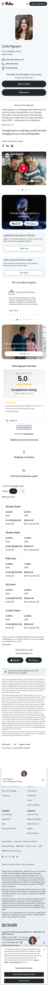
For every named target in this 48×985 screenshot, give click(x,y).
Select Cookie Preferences (23, 968)
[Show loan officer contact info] (43, 780)
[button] (2, 4)
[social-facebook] (3, 145)
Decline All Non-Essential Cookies (24, 974)
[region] (24, 965)
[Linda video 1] (24, 168)
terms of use (15, 962)
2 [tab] (23, 491)
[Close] (44, 949)
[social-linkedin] (7, 145)
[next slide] (30, 190)
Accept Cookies (24, 981)
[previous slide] (18, 190)
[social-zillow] (12, 145)
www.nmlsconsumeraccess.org (15, 939)
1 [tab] (13, 491)
